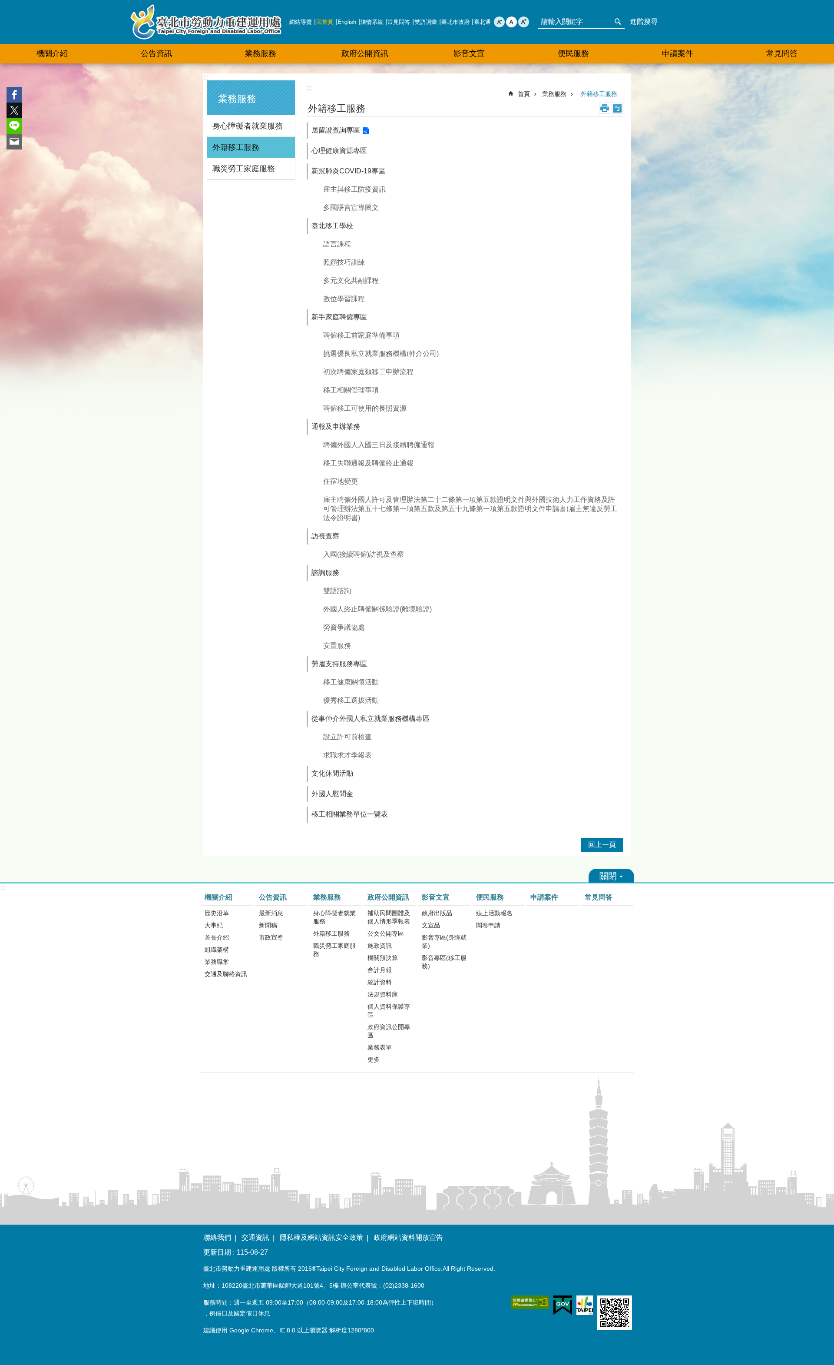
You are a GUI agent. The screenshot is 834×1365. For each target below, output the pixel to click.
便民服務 (490, 897)
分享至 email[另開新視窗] (14, 141)
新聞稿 (268, 925)
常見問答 (398, 22)
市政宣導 (271, 937)
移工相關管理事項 (351, 390)
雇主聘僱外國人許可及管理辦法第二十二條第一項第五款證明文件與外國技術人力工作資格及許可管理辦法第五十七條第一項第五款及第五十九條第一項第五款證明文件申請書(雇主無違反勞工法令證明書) (470, 508)
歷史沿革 (217, 913)
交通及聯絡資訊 (226, 973)
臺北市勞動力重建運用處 (206, 22)
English (347, 22)
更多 (373, 1059)
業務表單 (379, 1047)
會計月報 (379, 969)
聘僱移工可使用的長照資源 (365, 408)
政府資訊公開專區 (388, 1031)
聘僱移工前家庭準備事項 (361, 335)
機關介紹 (218, 897)
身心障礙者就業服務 (247, 126)
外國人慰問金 (332, 793)
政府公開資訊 (388, 897)
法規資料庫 (382, 994)
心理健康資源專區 (339, 150)
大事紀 (214, 925)
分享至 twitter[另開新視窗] (14, 110)
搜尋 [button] (618, 21)
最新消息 (271, 913)
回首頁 (324, 22)
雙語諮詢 (337, 590)
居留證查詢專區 (335, 130)
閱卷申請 (488, 925)
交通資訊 (255, 1237)
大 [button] (523, 22)
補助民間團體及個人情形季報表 (388, 917)
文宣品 (431, 925)
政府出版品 (437, 913)
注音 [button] (617, 108)
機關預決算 (382, 957)
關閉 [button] (611, 876)
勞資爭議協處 (344, 627)
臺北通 (482, 22)
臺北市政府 (455, 22)
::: (205, 77)
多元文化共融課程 (351, 280)
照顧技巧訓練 (344, 262)
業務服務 (554, 93)
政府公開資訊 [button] (364, 53)
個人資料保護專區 (388, 1010)
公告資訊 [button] (156, 53)
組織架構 (217, 949)
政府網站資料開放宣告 (408, 1237)
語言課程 (337, 244)
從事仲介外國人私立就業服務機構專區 (370, 718)
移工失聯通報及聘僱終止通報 (368, 463)
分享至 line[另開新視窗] (14, 126)
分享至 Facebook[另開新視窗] (14, 95)
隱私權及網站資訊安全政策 (321, 1237)
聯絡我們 (217, 1237)
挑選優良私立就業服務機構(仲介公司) (381, 353)
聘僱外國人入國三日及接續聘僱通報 (378, 444)
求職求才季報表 (347, 755)
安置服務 (337, 645)
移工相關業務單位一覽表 (349, 814)
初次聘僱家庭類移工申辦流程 (368, 371)
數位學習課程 (344, 298)
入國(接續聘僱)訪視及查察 (363, 554)
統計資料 (379, 982)
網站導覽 (300, 22)
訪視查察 (325, 536)
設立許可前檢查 (347, 737)
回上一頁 (602, 844)
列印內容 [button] (604, 108)
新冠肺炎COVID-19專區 (348, 171)
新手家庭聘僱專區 (339, 317)
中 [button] (511, 22)
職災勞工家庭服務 (243, 168)
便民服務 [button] (573, 53)
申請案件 (677, 53)
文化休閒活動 (332, 773)
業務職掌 (217, 961)
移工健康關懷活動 (351, 682)
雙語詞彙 (425, 22)
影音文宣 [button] (469, 53)
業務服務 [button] (260, 53)
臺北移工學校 (332, 225)
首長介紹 (217, 937)
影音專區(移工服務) (444, 962)
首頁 (524, 93)
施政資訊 (379, 945)
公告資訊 (273, 897)
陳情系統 (372, 22)
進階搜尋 (644, 21)
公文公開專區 (385, 933)
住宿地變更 (340, 481)
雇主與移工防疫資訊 (354, 189)
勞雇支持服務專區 (339, 664)
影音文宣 (436, 897)
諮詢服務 (325, 572)
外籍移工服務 (235, 147)
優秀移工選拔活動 (351, 700)
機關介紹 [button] (52, 53)
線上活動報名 (494, 913)
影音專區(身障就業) (444, 941)
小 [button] (499, 22)
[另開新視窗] (530, 1302)
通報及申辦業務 (335, 426)
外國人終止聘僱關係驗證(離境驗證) (377, 609)
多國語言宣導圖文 (351, 207)
